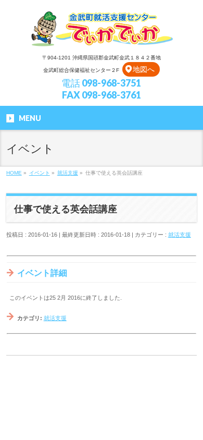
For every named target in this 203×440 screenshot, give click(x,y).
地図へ (144, 69)
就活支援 (179, 234)
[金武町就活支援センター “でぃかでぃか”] (101, 37)
